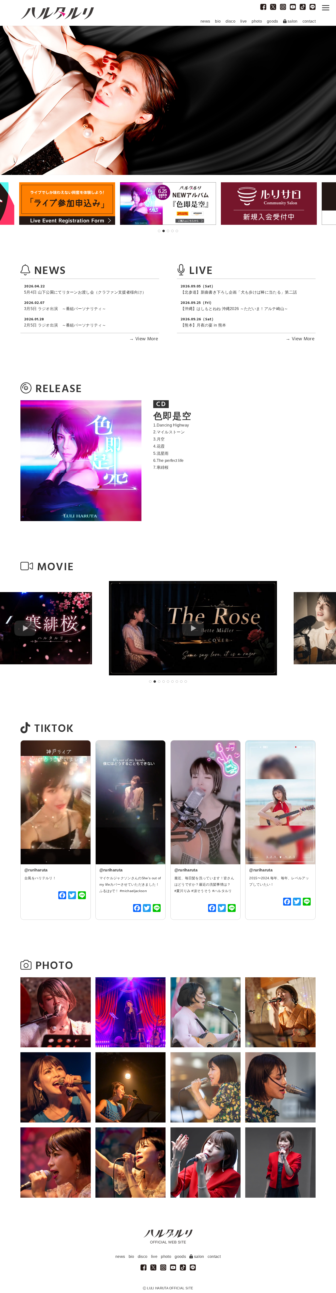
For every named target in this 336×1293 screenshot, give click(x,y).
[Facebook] (62, 895)
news (205, 21)
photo (257, 21)
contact (309, 21)
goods (272, 21)
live (243, 21)
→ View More (143, 339)
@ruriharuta (36, 870)
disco (230, 21)
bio (218, 21)
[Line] (82, 895)
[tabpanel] (168, 203)
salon (292, 21)
